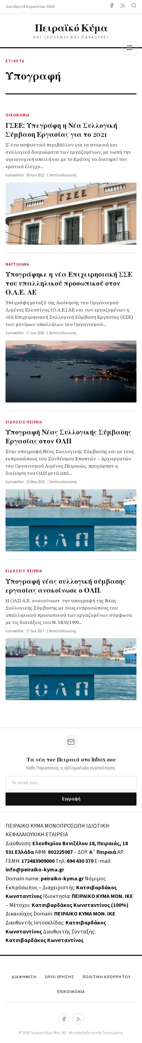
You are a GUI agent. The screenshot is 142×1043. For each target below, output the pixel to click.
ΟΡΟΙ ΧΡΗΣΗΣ (59, 977)
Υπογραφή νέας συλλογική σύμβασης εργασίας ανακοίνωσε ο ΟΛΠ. (66, 585)
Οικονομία (17, 115)
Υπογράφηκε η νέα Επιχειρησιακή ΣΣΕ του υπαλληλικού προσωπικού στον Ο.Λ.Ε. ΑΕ (69, 282)
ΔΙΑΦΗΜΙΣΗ (24, 977)
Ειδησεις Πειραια (24, 422)
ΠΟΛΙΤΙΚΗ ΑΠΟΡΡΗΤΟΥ (107, 977)
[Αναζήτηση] (133, 7)
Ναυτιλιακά (17, 264)
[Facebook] (111, 7)
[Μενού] (129, 48)
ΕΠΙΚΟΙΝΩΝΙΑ (71, 992)
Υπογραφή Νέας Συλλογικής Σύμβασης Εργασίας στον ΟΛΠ (68, 436)
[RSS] (78, 1018)
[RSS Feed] (122, 7)
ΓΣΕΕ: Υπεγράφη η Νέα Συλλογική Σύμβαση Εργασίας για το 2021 (61, 129)
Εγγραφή (71, 799)
